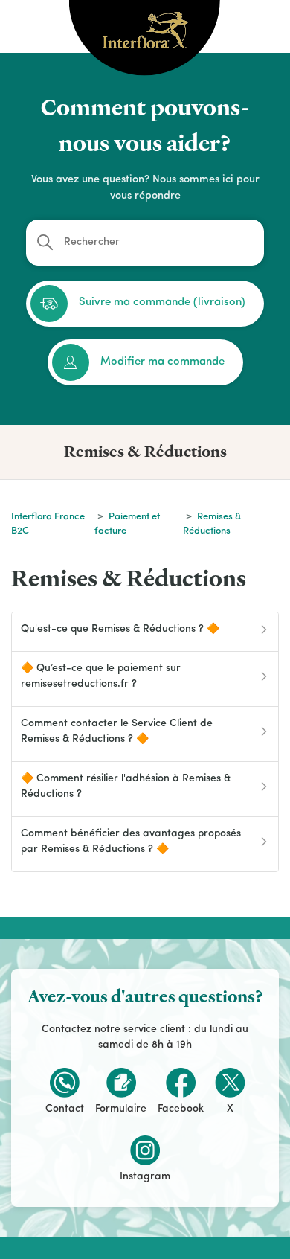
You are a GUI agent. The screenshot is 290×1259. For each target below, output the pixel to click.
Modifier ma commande (162, 362)
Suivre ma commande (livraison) (162, 302)
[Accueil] (145, 22)
